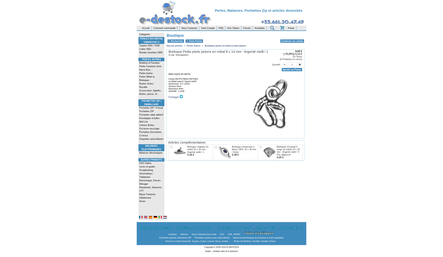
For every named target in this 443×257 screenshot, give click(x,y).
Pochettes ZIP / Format (151, 108)
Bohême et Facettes (149, 63)
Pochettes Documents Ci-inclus (150, 134)
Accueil (146, 28)
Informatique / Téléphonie (146, 175)
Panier (291, 28)
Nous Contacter (189, 28)
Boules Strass (146, 83)
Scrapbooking (146, 170)
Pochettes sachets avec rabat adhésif (212, 238)
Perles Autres (151, 59)
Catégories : (145, 34)
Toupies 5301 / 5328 (149, 45)
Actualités (260, 28)
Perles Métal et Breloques (147, 78)
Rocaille (143, 87)
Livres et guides (147, 166)
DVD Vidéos (145, 163)
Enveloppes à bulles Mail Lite (149, 120)
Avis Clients (233, 28)
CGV (222, 234)
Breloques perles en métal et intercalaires (225, 46)
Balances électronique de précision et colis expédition (258, 238)
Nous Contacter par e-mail (204, 234)
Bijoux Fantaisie (147, 194)
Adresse (184, 234)
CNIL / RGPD (234, 234)
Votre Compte (208, 28)
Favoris (247, 28)
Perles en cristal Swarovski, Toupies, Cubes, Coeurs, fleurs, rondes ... (197, 241)
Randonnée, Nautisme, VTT (150, 189)
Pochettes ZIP (146, 111)
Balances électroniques (151, 153)
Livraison (172, 234)
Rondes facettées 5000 (150, 52)
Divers (142, 201)
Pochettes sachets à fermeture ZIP (175, 238)
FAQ (221, 28)
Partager (174, 97)
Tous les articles (174, 46)
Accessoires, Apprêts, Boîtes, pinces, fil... (150, 92)
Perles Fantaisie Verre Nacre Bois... (150, 68)
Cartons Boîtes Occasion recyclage (149, 127)
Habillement (145, 197)
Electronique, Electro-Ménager (150, 182)
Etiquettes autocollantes (151, 139)
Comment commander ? (165, 28)
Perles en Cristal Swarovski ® (151, 40)
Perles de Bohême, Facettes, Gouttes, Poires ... (256, 241)
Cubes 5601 (145, 49)
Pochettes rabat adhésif (151, 114)
